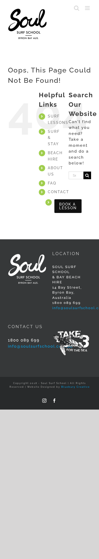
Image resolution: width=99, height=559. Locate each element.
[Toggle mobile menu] (88, 8)
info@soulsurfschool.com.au (40, 346)
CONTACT (58, 192)
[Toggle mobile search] (77, 8)
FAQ (52, 183)
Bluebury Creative (75, 387)
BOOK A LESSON (68, 206)
